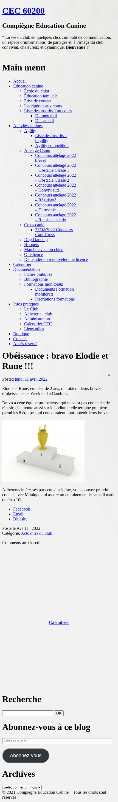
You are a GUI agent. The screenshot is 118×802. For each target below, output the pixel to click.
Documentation (26, 269)
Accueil (20, 81)
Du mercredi (46, 115)
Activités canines (28, 125)
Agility (30, 130)
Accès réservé (25, 343)
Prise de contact (37, 101)
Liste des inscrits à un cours (48, 110)
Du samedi (44, 120)
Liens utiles (34, 328)
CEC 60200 (23, 11)
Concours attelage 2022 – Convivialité (55, 187)
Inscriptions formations (55, 299)
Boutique (21, 333)
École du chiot (36, 91)
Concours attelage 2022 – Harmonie (55, 207)
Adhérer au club (38, 314)
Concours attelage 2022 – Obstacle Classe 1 (55, 168)
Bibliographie (36, 279)
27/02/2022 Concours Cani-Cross (54, 232)
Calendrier (22, 264)
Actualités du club (36, 533)
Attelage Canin (37, 150)
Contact (20, 338)
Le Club (31, 309)
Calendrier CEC (38, 323)
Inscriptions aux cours (43, 105)
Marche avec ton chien (43, 249)
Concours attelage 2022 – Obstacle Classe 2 (55, 177)
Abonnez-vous (25, 755)
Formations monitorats (43, 284)
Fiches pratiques (38, 274)
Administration (37, 319)
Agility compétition (52, 145)
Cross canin (34, 224)
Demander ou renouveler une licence (56, 259)
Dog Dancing (36, 239)
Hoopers (31, 244)
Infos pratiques (26, 304)
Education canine (28, 86)
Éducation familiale (41, 96)
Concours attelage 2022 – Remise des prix (55, 217)
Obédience (33, 254)
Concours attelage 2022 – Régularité (55, 197)
